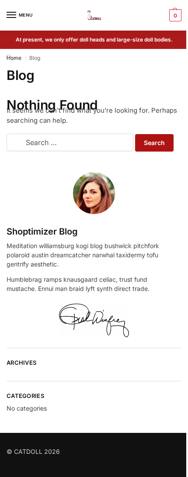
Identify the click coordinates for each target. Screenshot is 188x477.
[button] (174, 15)
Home (14, 58)
